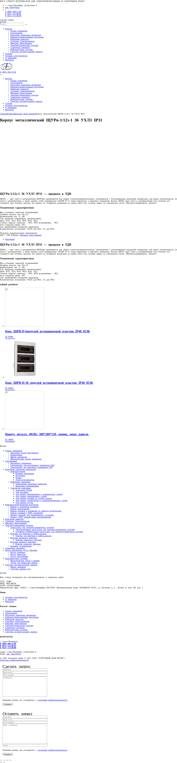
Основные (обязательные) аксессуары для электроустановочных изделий (49, 531)
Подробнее (10, 338)
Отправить (8, 704)
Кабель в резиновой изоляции (24, 507)
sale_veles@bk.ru (12, 7)
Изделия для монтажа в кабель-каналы (28, 533)
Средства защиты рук (20, 569)
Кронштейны (16, 455)
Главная (3, 114)
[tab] (91, 239)
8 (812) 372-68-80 (13, 16)
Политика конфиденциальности (14, 660)
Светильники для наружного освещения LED (31, 467)
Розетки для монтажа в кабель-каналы (33, 536)
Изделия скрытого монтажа (23, 542)
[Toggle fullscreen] (7, 760)
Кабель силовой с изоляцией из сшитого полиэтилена (35, 511)
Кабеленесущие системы (21, 49)
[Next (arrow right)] (4, 762)
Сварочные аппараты (20, 47)
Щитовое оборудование (21, 43)
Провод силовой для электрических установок (32, 515)
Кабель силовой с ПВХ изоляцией (26, 513)
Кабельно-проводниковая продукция (27, 37)
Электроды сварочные (20, 488)
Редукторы (20, 475)
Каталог (8, 29)
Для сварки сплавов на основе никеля (34, 498)
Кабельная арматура (19, 39)
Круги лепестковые (19, 556)
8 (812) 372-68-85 (13, 13)
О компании (11, 58)
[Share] (4, 760)
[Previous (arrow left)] (1, 762)
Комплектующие (17, 471)
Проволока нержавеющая (27, 486)
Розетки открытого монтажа (29, 540)
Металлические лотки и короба (25, 560)
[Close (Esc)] (1, 760)
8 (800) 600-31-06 (13, 11)
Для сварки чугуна (24, 502)
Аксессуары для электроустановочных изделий (32, 527)
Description (10, 239)
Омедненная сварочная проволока (31, 484)
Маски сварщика (18, 567)
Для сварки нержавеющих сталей (31, 496)
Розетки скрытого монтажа (28, 544)
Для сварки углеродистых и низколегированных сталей (41, 500)
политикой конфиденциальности (52, 700)
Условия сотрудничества (16, 56)
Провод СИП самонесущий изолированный (30, 517)
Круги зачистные (18, 554)
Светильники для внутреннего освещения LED (32, 465)
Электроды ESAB (24, 490)
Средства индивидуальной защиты (26, 51)
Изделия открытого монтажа (23, 538)
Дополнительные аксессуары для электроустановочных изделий (45, 529)
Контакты (9, 60)
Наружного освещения (20, 463)
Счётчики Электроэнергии (22, 41)
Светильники (16, 33)
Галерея (8, 53)
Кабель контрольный (19, 509)
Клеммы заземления (25, 473)
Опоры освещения (18, 31)
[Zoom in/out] (10, 760)
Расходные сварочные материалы (25, 35)
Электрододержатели (25, 480)
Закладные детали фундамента (24, 453)
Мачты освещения (18, 457)
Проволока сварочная (20, 482)
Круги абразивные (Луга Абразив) (21, 550)
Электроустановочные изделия (24, 45)
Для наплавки (22, 492)
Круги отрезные (17, 552)
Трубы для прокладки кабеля (23, 562)
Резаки (19, 477)
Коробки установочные (21, 546)
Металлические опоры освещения (25, 459)
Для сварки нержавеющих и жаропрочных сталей (39, 494)
